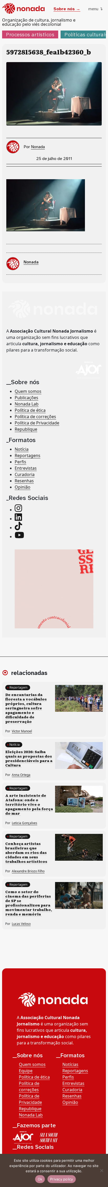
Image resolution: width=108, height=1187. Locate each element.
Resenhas (24, 481)
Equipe (26, 1071)
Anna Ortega (21, 775)
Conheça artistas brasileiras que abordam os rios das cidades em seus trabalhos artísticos (26, 852)
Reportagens (27, 455)
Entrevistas (26, 468)
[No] (101, 1170)
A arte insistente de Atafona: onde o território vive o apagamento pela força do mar (29, 804)
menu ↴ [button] (95, 9)
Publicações (26, 397)
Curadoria (25, 474)
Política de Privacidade (37, 423)
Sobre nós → (66, 9)
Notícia (22, 449)
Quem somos (28, 391)
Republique (26, 429)
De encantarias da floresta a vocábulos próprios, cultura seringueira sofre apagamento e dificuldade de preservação (26, 708)
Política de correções (35, 416)
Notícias (70, 1064)
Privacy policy (61, 1179)
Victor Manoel (22, 731)
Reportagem (18, 687)
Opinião (22, 487)
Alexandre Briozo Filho (28, 871)
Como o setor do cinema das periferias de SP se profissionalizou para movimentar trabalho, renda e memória (28, 902)
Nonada (38, 146)
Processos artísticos (30, 34)
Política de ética (30, 410)
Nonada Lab (27, 404)
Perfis (20, 462)
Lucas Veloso (21, 923)
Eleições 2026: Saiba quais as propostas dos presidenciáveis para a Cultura (28, 758)
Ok (40, 1179)
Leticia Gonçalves (24, 823)
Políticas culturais (86, 34)
